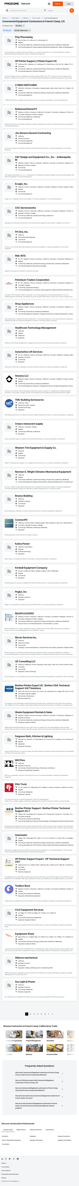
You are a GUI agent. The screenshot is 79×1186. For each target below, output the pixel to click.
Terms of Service (6, 1170)
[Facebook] (5, 1159)
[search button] (72, 10)
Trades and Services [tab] (36, 1129)
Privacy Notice (5, 1167)
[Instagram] (13, 1159)
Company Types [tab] (8, 1129)
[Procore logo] (12, 4)
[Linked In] (2, 1159)
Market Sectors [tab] (21, 1129)
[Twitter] (10, 1159)
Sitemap (4, 1178)
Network (25, 4)
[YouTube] (18, 1159)
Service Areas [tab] (50, 1129)
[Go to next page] (52, 1014)
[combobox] (57, 10)
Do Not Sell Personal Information (10, 1174)
